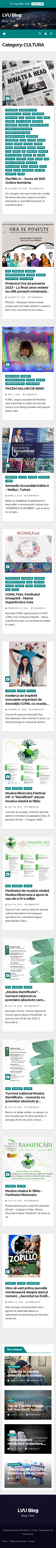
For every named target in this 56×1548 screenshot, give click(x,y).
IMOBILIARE (31, 151)
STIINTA (17, 170)
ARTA (21, 117)
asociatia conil (12, 578)
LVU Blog (11, 15)
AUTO (39, 117)
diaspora (41, 275)
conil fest (38, 582)
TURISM (21, 174)
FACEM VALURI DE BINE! (24, 388)
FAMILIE (9, 147)
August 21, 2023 (17, 297)
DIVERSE (18, 144)
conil (29, 582)
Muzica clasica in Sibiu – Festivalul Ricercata (23, 1193)
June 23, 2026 (17, 1381)
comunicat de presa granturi (18, 129)
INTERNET (27, 155)
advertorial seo (13, 114)
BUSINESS (10, 121)
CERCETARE (37, 121)
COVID (22, 140)
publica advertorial (15, 162)
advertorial (11, 110)
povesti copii (11, 278)
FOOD (8, 151)
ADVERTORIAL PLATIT (28, 110)
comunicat (38, 189)
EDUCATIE (28, 144)
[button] (40, 33)
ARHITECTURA (11, 117)
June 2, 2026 (17, 1415)
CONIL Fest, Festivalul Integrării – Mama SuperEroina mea (22, 598)
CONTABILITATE (12, 140)
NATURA (39, 159)
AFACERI (26, 114)
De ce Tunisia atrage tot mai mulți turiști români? (25, 1409)
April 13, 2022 (16, 1302)
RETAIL (24, 166)
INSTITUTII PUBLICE (13, 155)
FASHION (31, 147)
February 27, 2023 (18, 608)
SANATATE (33, 166)
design (9, 144)
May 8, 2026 (16, 1449)
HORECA (16, 151)
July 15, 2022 (15, 1201)
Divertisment (33, 1283)
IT (34, 155)
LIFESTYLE (10, 159)
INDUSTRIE (43, 151)
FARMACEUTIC (20, 147)
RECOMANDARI (14, 1367)
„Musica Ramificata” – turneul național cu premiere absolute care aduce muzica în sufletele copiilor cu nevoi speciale (25, 1000)
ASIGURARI (30, 117)
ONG (46, 159)
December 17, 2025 (20, 1478)
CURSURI (41, 140)
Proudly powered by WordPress (17, 1530)
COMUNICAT (23, 125)
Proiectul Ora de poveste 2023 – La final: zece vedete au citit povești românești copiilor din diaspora (26, 289)
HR (24, 151)
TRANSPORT (10, 174)
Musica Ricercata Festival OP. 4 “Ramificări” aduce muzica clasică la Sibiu (25, 797)
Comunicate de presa (15, 136)
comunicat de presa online (17, 132)
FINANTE (41, 147)
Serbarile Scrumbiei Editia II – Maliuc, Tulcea (27, 488)
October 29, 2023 (17, 189)
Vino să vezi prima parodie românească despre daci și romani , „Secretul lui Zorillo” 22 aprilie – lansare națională (28, 1294)
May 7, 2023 (14, 395)
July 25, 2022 (15, 1006)
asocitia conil (12, 376)
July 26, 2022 (15, 807)
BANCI (47, 117)
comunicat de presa (39, 125)
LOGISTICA (21, 159)
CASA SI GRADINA (23, 121)
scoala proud (26, 278)
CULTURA (31, 140)
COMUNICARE (11, 125)
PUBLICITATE (31, 162)
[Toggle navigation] (51, 33)
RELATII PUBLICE (12, 166)
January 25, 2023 (17, 709)
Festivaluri (40, 586)
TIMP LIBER (40, 170)
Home (4, 1541)
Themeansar (27, 1534)
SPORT (8, 170)
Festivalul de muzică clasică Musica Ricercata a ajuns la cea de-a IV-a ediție (27, 895)
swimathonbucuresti (15, 384)
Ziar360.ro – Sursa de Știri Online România (25, 181)
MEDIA (30, 159)
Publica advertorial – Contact (22, 1541)
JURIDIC (41, 155)
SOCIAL (43, 166)
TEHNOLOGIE (28, 170)
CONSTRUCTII (32, 136)
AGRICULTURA (38, 114)
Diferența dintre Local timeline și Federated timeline (26, 1473)
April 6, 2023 (15, 496)
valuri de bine (33, 384)
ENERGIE (38, 144)
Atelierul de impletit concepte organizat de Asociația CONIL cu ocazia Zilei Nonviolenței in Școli (25, 702)
